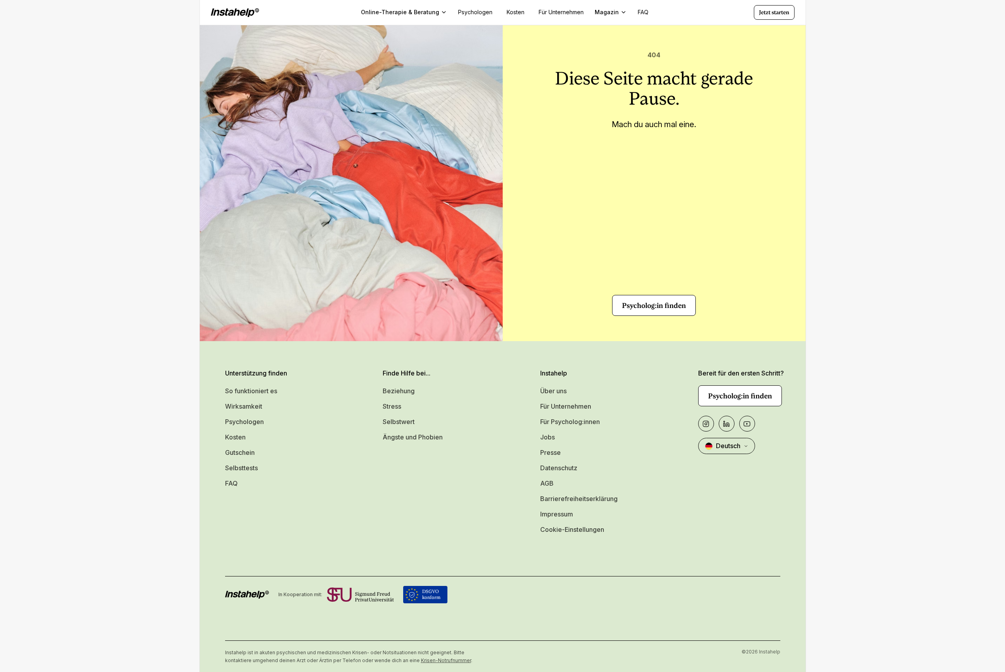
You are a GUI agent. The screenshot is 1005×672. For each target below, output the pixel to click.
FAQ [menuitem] (643, 12)
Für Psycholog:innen (570, 422)
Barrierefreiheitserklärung (579, 499)
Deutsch (728, 446)
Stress (392, 406)
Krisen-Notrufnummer (446, 660)
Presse (550, 452)
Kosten (235, 437)
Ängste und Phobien (413, 437)
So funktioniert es (251, 391)
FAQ (231, 483)
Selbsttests (241, 468)
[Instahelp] (235, 12)
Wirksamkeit (243, 406)
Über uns (553, 391)
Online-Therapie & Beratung (400, 12)
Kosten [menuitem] (515, 12)
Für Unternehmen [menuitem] (561, 12)
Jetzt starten (774, 12)
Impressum (556, 514)
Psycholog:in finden (654, 305)
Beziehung (399, 391)
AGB (547, 483)
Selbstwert (399, 422)
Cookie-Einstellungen (572, 529)
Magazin (607, 12)
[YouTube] (747, 424)
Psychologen (244, 422)
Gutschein (240, 452)
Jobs (547, 437)
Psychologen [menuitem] (475, 12)
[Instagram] (706, 424)
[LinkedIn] (726, 424)
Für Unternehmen (565, 406)
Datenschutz (558, 468)
